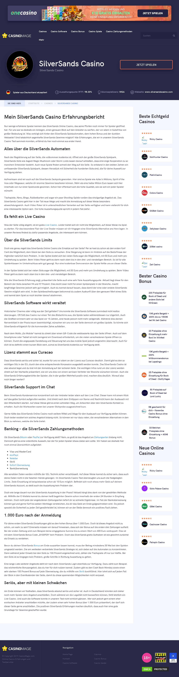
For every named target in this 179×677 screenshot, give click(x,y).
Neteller (14, 458)
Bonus (37, 545)
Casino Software (59, 31)
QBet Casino (156, 506)
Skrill (81, 571)
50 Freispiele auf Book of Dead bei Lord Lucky (158, 393)
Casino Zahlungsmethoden (119, 31)
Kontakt (66, 658)
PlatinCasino (156, 174)
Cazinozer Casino (158, 524)
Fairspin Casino (157, 542)
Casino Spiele (95, 31)
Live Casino (51, 224)
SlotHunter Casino (159, 156)
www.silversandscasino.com (159, 91)
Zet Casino (155, 264)
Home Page (67, 654)
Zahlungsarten (101, 437)
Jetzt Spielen (146, 65)
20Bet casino (156, 246)
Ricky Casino (156, 138)
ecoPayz (14, 454)
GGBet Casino (157, 210)
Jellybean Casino (158, 228)
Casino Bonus (77, 31)
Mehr (41, 39)
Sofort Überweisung (20, 464)
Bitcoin (23, 437)
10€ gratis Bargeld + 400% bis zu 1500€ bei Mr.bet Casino (159, 317)
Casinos (43, 31)
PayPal (36, 437)
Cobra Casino (156, 192)
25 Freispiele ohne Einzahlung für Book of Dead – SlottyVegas (159, 375)
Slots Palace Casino (159, 488)
